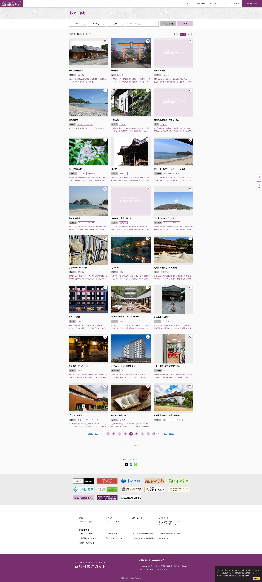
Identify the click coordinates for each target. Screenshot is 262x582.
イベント (213, 3)
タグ (115, 24)
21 (136, 434)
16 (108, 434)
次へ (165, 434)
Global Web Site (164, 538)
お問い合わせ (137, 518)
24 (154, 434)
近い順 (190, 34)
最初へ (90, 434)
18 (119, 434)
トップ (126, 445)
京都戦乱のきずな (112, 533)
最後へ (171, 434)
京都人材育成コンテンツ (115, 538)
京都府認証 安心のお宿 (87, 538)
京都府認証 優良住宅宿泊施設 (169, 533)
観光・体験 (201, 3)
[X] (126, 464)
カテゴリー (97, 24)
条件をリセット (167, 24)
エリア (77, 24)
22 (142, 434)
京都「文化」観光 (86, 533)
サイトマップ (163, 518)
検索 (185, 24)
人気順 (183, 34)
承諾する (256, 578)
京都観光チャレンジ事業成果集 (143, 538)
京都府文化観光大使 (86, 543)
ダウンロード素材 (86, 522)
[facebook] (131, 464)
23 (148, 434)
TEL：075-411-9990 (146, 569)
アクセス (224, 3)
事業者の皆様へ (252, 3)
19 (125, 434)
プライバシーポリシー (114, 522)
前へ (96, 434)
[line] (135, 464)
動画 (81, 518)
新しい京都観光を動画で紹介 (143, 533)
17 (114, 434)
